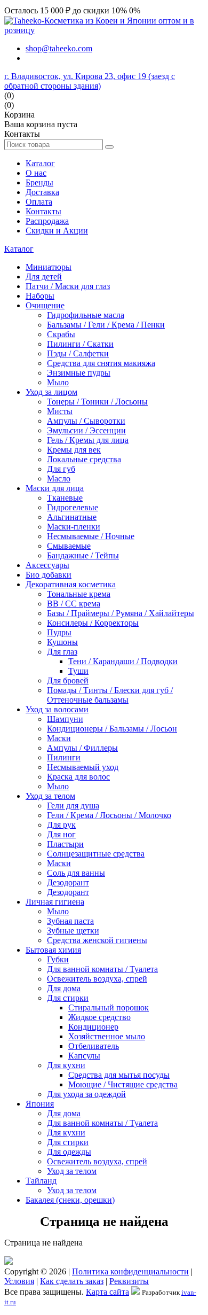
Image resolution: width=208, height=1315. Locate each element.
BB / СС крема (73, 603)
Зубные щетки (73, 930)
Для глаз (62, 651)
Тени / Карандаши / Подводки (123, 661)
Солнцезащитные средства (96, 853)
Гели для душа (73, 805)
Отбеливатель (93, 1046)
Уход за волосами (57, 709)
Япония (40, 1103)
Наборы (40, 295)
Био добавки (48, 574)
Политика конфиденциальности (130, 1271)
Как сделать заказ (71, 1281)
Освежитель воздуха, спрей (97, 978)
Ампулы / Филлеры (82, 747)
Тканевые (65, 497)
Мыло (58, 382)
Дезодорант (68, 882)
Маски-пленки (73, 526)
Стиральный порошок (108, 1007)
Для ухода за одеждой (86, 1094)
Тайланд (41, 1180)
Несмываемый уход (82, 767)
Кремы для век (74, 449)
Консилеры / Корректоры (93, 622)
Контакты (43, 211)
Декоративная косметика (71, 584)
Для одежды (69, 1151)
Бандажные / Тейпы (83, 555)
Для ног (61, 834)
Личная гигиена (55, 901)
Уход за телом (50, 795)
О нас (36, 172)
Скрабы (61, 334)
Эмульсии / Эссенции (86, 430)
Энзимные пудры (78, 372)
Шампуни (65, 718)
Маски (59, 738)
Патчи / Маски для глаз (68, 286)
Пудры (59, 632)
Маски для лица (55, 488)
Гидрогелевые (72, 507)
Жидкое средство (99, 1017)
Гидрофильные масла (85, 315)
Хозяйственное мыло (106, 1036)
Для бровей (68, 680)
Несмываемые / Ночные (90, 536)
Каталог (40, 163)
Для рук (61, 824)
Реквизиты (129, 1281)
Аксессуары (47, 565)
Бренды (39, 182)
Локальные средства (84, 459)
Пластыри (65, 844)
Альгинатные (72, 517)
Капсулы (84, 1055)
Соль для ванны (76, 872)
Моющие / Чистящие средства (123, 1084)
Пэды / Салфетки (78, 353)
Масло (58, 478)
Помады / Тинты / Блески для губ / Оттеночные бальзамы (110, 695)
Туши (78, 670)
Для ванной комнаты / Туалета (102, 969)
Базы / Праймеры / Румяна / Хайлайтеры (120, 613)
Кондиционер (93, 1026)
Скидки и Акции (57, 230)
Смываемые (69, 545)
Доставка (42, 192)
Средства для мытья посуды (119, 1074)
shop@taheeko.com (59, 48)
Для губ (61, 468)
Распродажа (47, 220)
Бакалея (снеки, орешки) (70, 1199)
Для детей (44, 276)
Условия (19, 1281)
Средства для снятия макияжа (101, 363)
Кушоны (62, 642)
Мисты (60, 411)
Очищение (45, 305)
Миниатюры (48, 266)
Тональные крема (78, 593)
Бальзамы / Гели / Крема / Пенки (106, 324)
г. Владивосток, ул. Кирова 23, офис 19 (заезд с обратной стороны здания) (89, 81)
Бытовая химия (53, 949)
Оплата (39, 201)
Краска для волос (78, 776)
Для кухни (66, 1065)
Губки (58, 959)
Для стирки (68, 997)
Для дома (64, 988)
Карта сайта (107, 1291)
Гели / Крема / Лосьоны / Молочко (109, 815)
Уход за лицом (51, 391)
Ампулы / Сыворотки (86, 420)
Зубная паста (70, 920)
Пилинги (64, 757)
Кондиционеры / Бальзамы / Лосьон (112, 728)
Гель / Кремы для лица (88, 440)
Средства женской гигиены (97, 940)
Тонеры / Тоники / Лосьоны (97, 401)
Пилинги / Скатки (80, 343)
